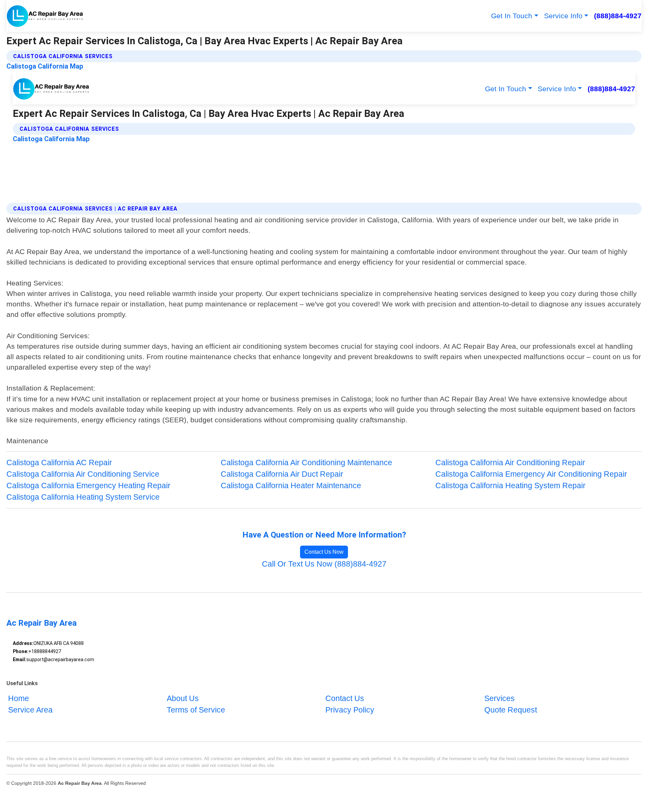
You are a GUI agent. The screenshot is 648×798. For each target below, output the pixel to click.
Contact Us (344, 699)
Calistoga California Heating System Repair (510, 485)
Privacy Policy (349, 710)
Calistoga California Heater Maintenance (291, 485)
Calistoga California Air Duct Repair (282, 474)
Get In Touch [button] (511, 16)
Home (18, 699)
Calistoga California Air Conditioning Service (82, 474)
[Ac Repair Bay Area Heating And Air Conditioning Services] (45, 16)
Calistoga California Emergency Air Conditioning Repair (531, 474)
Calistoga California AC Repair (59, 462)
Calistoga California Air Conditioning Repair (510, 462)
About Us (183, 699)
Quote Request (510, 710)
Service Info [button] (563, 16)
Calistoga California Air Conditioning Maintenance (306, 462)
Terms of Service (196, 710)
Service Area (30, 710)
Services (499, 699)
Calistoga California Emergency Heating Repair (88, 485)
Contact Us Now (324, 552)
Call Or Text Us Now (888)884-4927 (324, 564)
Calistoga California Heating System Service (83, 497)
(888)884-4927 (618, 16)
